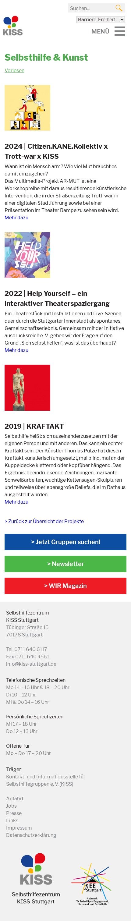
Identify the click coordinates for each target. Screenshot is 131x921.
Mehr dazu (16, 218)
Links (12, 821)
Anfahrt (14, 799)
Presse (14, 813)
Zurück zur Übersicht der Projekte (46, 521)
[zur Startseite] (12, 34)
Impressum (19, 828)
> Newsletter (65, 564)
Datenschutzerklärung (31, 835)
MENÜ (100, 31)
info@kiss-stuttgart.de (31, 664)
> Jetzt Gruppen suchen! (65, 542)
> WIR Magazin (65, 586)
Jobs (11, 806)
